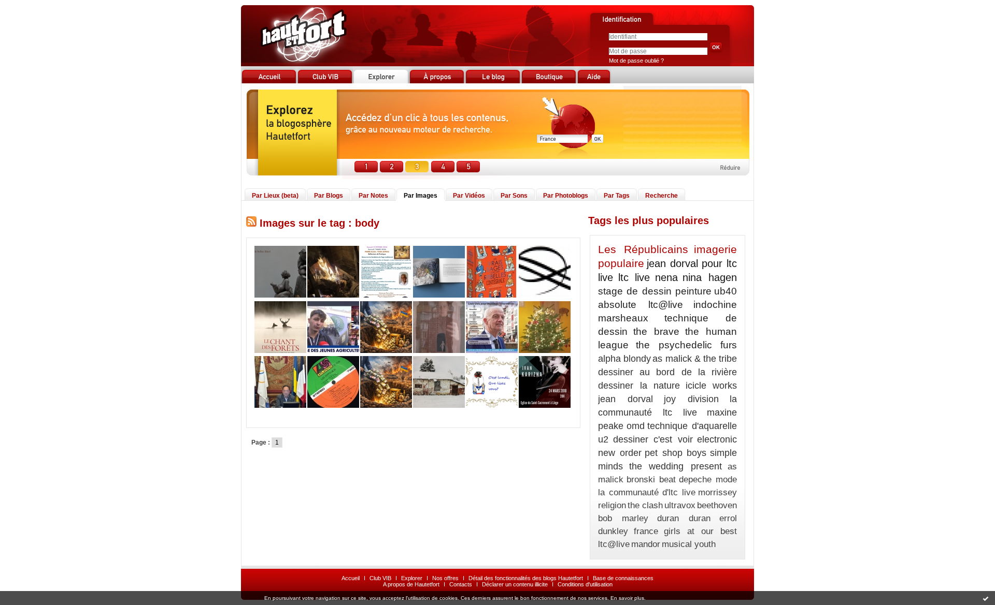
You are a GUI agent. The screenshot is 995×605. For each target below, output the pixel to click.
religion (612, 505)
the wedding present (675, 466)
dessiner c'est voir (653, 439)
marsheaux (623, 318)
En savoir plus (627, 598)
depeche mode (708, 479)
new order (620, 453)
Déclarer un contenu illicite (515, 584)
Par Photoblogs (565, 195)
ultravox (679, 505)
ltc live (634, 277)
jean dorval (625, 399)
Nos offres (445, 578)
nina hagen (710, 277)
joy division (691, 399)
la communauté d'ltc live (646, 492)
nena (666, 277)
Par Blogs (328, 195)
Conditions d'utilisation (585, 584)
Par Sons (514, 195)
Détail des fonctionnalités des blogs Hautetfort (525, 578)
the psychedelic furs (686, 345)
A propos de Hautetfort (411, 584)
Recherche (661, 195)
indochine (715, 304)
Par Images (420, 195)
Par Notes (373, 195)
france (646, 531)
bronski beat (651, 479)
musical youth (689, 544)
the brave (656, 331)
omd (636, 426)
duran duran (683, 518)
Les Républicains (643, 249)
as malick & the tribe (694, 358)
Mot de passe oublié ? (636, 60)
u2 (603, 439)
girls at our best (700, 531)
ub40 (725, 291)
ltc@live (614, 544)
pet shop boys (675, 453)
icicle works (711, 385)
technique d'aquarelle (692, 426)
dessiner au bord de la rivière (667, 372)
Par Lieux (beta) (275, 195)
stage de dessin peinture (655, 291)
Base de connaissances (623, 578)
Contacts (460, 584)
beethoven (717, 505)
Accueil (351, 578)
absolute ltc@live (640, 304)
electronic (717, 439)
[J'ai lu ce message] (986, 598)
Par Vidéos (469, 195)
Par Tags (617, 195)
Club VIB (380, 578)
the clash (645, 505)
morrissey (717, 492)
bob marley (623, 518)
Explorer (411, 578)
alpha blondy (624, 358)
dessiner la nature (639, 385)
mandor (645, 544)
